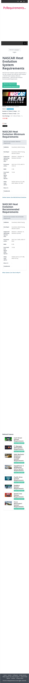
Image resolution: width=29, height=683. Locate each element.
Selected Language (14, 49)
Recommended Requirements (11, 86)
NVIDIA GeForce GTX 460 (18, 181)
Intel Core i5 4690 (16, 239)
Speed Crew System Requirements (19, 495)
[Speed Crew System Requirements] (8, 495)
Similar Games (22, 675)
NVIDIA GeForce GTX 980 (18, 257)
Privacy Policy (19, 678)
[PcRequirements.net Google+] (24, 1)
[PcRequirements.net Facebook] (18, 1)
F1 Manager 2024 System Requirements (19, 447)
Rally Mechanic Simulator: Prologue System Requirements (19, 457)
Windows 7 (14, 156)
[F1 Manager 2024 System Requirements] (8, 447)
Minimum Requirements (9, 84)
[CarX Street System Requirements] (8, 439)
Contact (13, 678)
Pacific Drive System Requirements (19, 478)
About (8, 678)
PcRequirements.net (12, 680)
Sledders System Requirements (19, 487)
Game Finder (24, 676)
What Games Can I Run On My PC (11, 676)
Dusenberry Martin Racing (18, 147)
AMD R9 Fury (15, 258)
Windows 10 (21, 156)
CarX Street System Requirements (19, 439)
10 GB (13, 172)
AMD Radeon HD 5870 (17, 183)
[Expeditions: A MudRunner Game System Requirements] (8, 467)
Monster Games (16, 153)
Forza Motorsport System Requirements (19, 504)
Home (5, 675)
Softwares (15, 675)
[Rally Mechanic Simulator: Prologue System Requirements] (8, 455)
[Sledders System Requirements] (8, 486)
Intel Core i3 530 (16, 164)
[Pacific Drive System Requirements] (8, 478)
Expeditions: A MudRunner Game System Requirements (19, 468)
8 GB (13, 244)
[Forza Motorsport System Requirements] (8, 503)
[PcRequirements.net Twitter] (21, 1)
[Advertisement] (14, 25)
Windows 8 (14, 158)
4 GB (13, 169)
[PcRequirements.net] (14, 8)
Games (10, 675)
